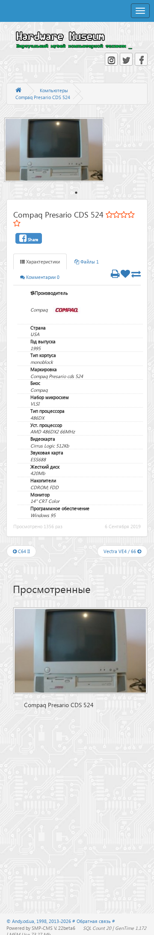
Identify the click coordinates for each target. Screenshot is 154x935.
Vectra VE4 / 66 (120, 551)
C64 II (23, 551)
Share (32, 239)
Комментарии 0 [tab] (42, 277)
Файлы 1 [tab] (89, 261)
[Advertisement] (80, 768)
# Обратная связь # (93, 921)
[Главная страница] (18, 90)
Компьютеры (54, 90)
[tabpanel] (58, 149)
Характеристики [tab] (42, 261)
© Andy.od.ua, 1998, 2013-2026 (39, 921)
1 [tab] (76, 192)
